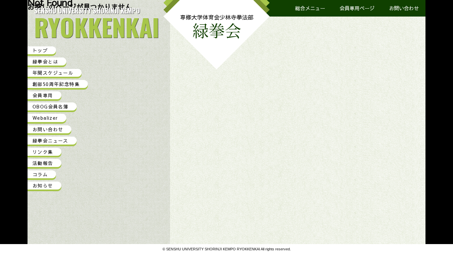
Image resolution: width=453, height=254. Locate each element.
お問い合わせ (404, 8)
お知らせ (42, 185)
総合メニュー (310, 8)
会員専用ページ (357, 8)
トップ (40, 50)
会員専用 (42, 95)
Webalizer (45, 117)
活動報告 (42, 163)
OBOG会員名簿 (50, 106)
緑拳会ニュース (50, 140)
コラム (40, 174)
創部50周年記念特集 (56, 84)
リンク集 (42, 151)
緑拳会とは (45, 61)
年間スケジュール (52, 72)
